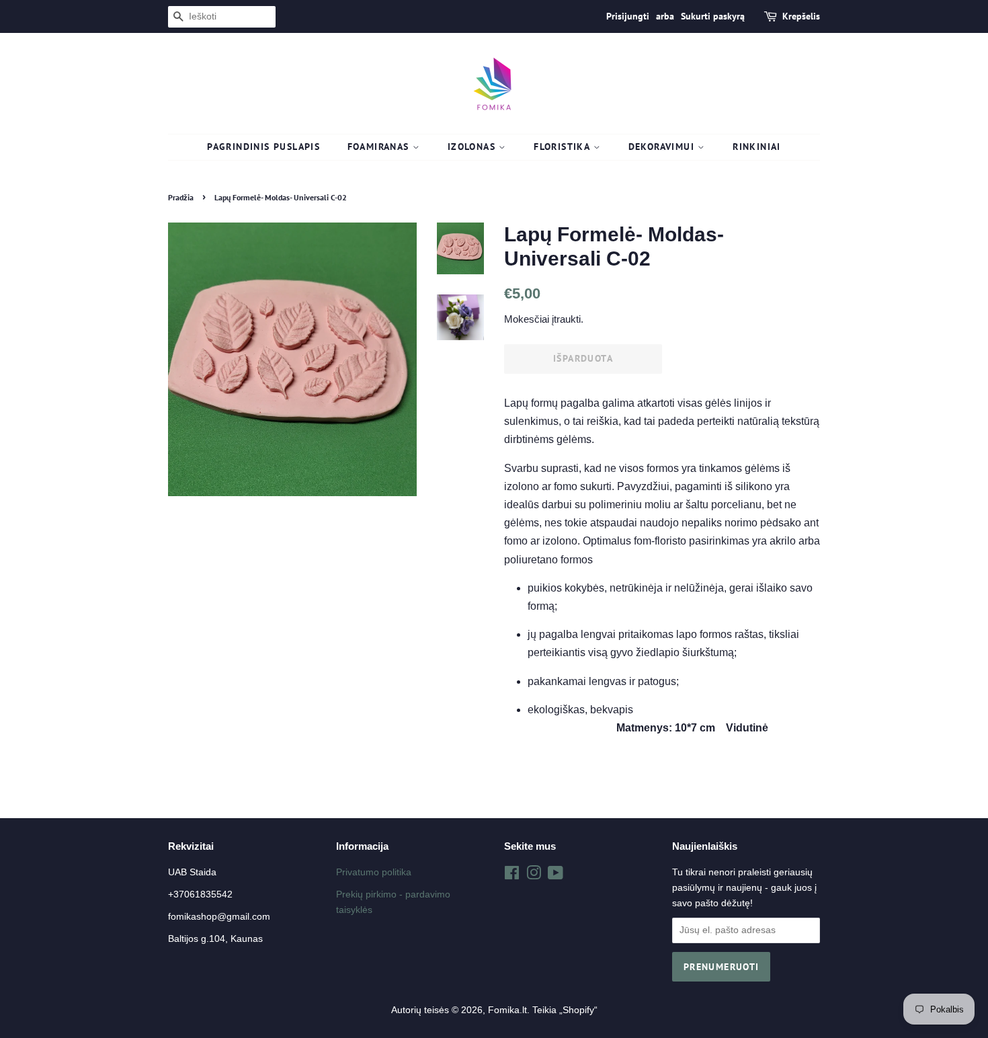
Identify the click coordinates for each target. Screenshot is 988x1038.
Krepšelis (801, 16)
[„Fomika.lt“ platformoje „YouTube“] (555, 876)
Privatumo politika (373, 872)
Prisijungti (627, 16)
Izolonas (473, 147)
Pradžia (181, 197)
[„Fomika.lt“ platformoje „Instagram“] (533, 876)
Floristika (563, 147)
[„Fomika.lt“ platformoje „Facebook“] (512, 876)
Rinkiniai (757, 147)
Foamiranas (380, 147)
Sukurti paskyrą (713, 16)
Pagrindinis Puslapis (263, 147)
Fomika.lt (507, 1010)
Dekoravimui (663, 147)
